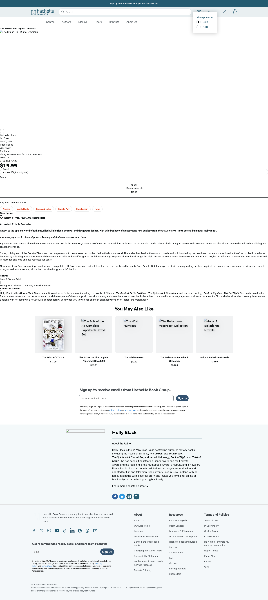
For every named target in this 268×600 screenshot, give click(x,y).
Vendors (173, 563)
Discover (83, 22)
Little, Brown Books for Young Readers (21, 154)
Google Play (63, 208)
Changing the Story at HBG (148, 550)
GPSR (207, 566)
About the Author (10, 288)
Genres (50, 22)
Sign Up (182, 398)
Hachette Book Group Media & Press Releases (148, 563)
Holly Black (9, 135)
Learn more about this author (129, 486)
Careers (173, 547)
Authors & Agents (178, 520)
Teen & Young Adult (10, 279)
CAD (205, 27)
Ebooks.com (82, 208)
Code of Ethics (211, 536)
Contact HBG (176, 552)
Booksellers (175, 573)
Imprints (114, 22)
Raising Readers (177, 568)
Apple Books (23, 208)
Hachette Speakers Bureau (183, 541)
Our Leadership (142, 525)
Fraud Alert (210, 555)
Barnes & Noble (43, 208)
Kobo (97, 208)
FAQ (171, 557)
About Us (131, 22)
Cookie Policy (211, 531)
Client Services (176, 525)
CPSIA (207, 561)
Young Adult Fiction (10, 285)
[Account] (225, 12)
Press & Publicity (143, 570)
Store (99, 22)
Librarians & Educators (181, 531)
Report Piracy (211, 550)
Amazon (6, 208)
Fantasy (29, 285)
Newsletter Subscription (146, 536)
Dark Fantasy (43, 285)
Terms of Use (211, 520)
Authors (66, 22)
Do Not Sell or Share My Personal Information (216, 543)
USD (205, 22)
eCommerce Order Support (183, 536)
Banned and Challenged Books (146, 543)
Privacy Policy (211, 525)
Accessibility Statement (146, 555)
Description (6, 213)
